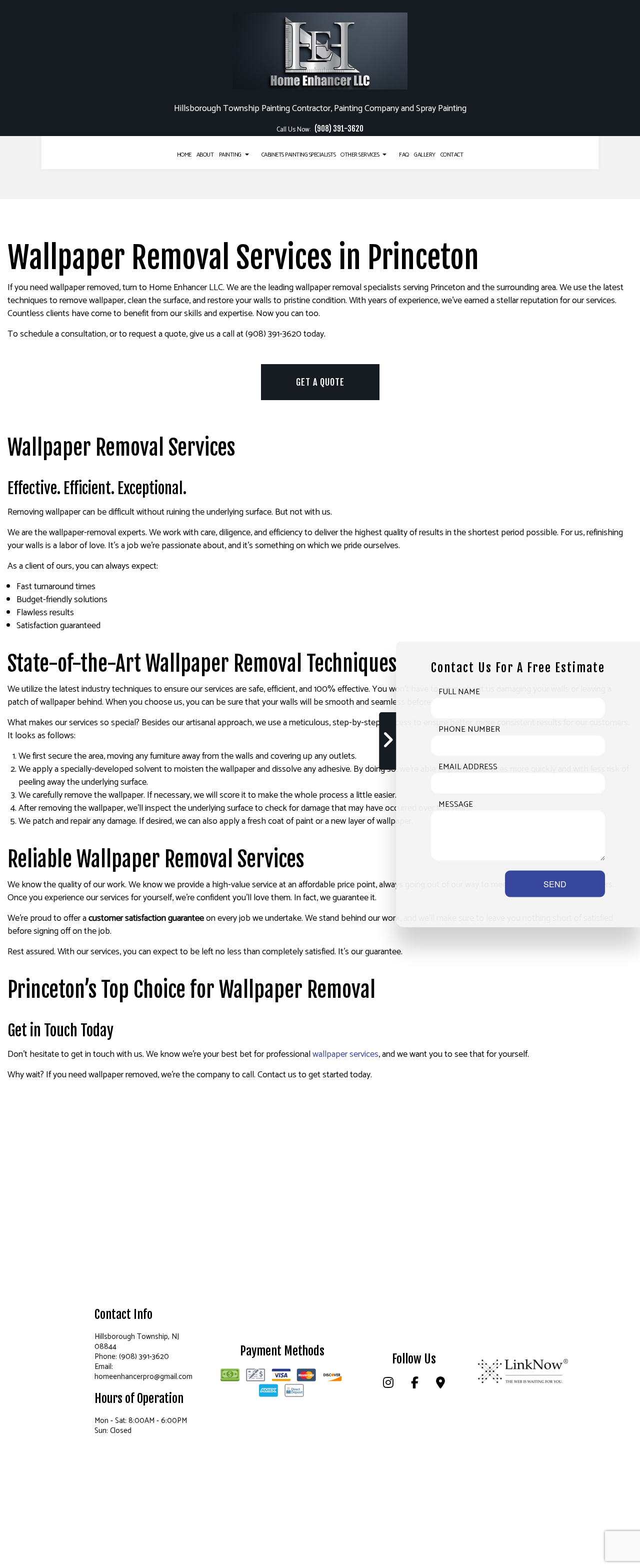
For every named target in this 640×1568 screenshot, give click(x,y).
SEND (555, 883)
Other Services (359, 155)
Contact (452, 155)
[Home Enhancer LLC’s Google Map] (440, 1384)
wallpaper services (345, 1054)
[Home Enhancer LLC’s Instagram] (389, 1384)
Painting (230, 155)
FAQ (404, 155)
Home (184, 155)
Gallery (425, 155)
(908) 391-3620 (339, 129)
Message (455, 804)
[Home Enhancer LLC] (320, 50)
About (205, 155)
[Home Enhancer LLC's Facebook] (415, 1384)
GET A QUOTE (320, 382)
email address (468, 767)
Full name (459, 692)
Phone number (469, 729)
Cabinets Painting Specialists (299, 155)
